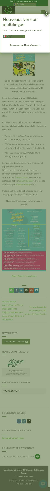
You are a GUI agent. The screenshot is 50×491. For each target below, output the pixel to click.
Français (9, 36)
